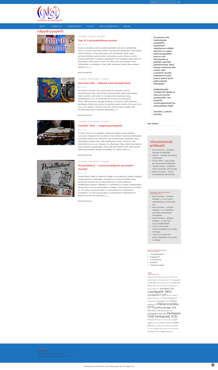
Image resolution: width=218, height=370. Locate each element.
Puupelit (91, 36)
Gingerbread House (154, 285)
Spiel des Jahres (158, 326)
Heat (164, 285)
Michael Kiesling (169, 298)
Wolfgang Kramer (166, 331)
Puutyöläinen (156, 260)
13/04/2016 (83, 130)
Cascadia (154, 283)
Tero (154, 226)
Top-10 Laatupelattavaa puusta (97, 40)
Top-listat (90, 26)
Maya (175, 295)
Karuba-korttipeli (153, 289)
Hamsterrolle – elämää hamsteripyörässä (104, 83)
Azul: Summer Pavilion (169, 277)
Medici (151, 298)
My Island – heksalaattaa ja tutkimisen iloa (163, 202)
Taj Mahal (157, 328)
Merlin (158, 298)
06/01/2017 (83, 87)
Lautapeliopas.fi (157, 254)
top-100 (165, 328)
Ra (158, 323)
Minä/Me (127, 26)
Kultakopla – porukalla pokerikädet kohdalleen (163, 212)
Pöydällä (153, 262)
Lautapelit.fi (156, 295)
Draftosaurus (165, 283)
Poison (160, 320)
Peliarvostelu (163, 305)
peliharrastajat (165, 307)
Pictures (151, 320)
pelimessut (166, 310)
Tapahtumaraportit (74, 26)
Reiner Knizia (166, 323)
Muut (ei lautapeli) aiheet (109, 26)
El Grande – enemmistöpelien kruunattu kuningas (164, 229)
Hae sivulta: (153, 123)
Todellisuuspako (157, 265)
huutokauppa (173, 285)
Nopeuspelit (152, 301)
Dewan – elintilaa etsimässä (164, 155)
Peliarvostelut (94, 79)
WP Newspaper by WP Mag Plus (120, 366)
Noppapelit (163, 301)
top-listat (152, 331)
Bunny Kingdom (153, 280)
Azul (157, 277)
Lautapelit (82, 36)
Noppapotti (155, 257)
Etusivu (42, 26)
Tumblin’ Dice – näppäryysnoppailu (100, 125)
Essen (176, 283)
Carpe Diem (166, 280)
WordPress (99, 366)
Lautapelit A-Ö (56, 26)
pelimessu (153, 310)
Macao (169, 295)
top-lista (174, 328)
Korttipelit (167, 288)
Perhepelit (166, 316)
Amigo (150, 277)
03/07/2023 (83, 44)
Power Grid (168, 320)
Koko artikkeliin (85, 72)
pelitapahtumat (156, 313)
